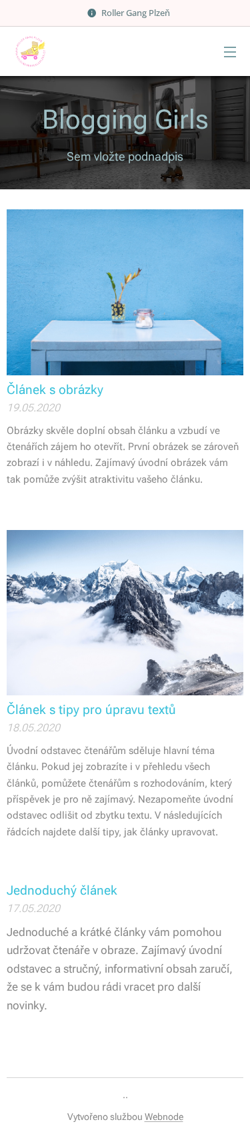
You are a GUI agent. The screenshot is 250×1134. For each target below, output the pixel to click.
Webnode (164, 1116)
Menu (230, 51)
